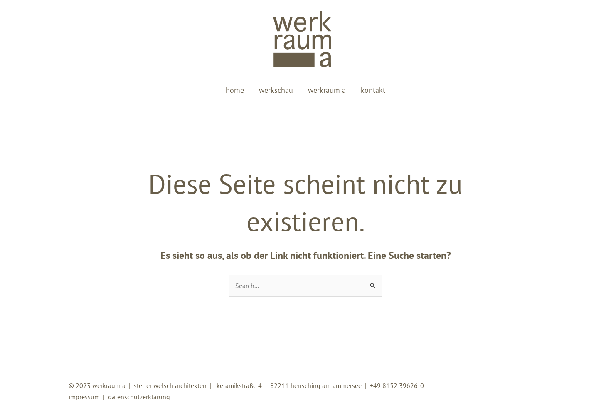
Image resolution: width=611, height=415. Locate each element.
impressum (84, 397)
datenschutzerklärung (139, 397)
